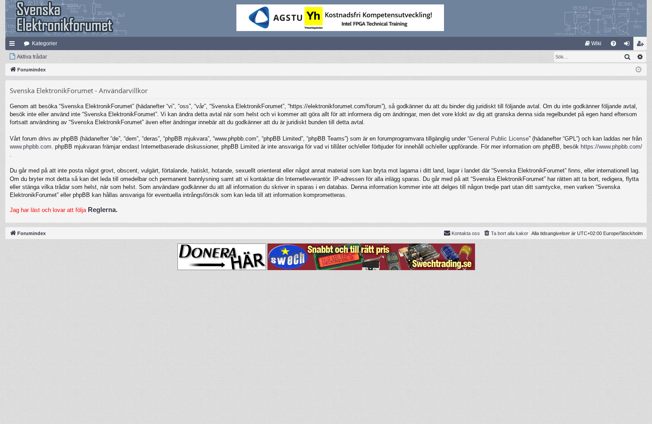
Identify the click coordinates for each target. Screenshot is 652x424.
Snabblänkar (14, 45)
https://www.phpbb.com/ (611, 146)
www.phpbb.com (30, 146)
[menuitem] (593, 43)
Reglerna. (103, 209)
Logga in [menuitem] (628, 45)
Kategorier (44, 43)
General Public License (499, 138)
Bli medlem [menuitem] (642, 45)
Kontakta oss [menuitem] (466, 233)
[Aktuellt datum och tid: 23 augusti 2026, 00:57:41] (638, 70)
